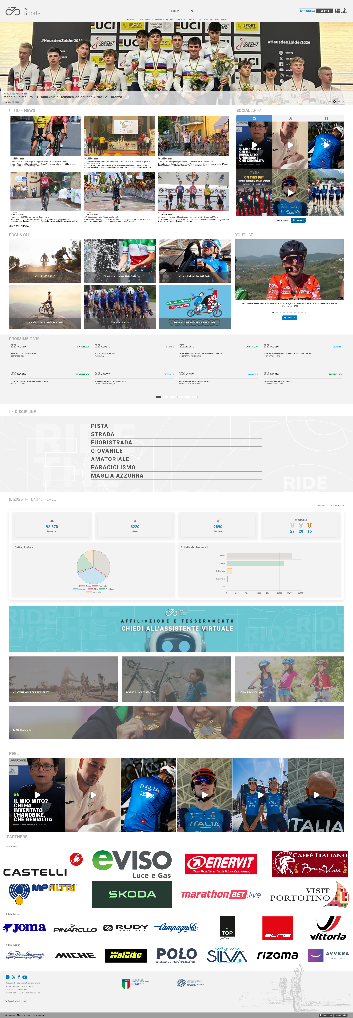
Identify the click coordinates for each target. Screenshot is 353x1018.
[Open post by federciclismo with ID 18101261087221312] (260, 795)
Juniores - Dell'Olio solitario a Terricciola (29, 217)
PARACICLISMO (195, 19)
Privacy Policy (327, 1015)
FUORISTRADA (158, 19)
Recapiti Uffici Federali (16, 1001)
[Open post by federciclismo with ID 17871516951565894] (254, 192)
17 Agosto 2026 (91, 214)
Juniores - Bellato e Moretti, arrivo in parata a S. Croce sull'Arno (188, 217)
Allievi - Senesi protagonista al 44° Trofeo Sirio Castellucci (185, 161)
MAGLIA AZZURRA (211, 19)
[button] (238, 277)
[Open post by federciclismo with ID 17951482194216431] (316, 795)
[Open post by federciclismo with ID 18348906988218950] (326, 192)
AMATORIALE (181, 19)
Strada (13, 157)
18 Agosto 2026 (165, 159)
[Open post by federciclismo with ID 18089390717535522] (254, 145)
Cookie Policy (341, 1015)
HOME (132, 19)
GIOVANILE (170, 19)
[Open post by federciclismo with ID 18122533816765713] (290, 145)
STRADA (139, 19)
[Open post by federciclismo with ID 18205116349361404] (326, 145)
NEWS (223, 19)
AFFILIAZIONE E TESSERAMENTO (32, 1015)
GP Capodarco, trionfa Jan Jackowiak (101, 217)
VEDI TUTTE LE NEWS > (19, 226)
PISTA (147, 19)
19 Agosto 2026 (17, 159)
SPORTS (325, 11)
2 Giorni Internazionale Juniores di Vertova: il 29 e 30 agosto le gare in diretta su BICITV (117, 162)
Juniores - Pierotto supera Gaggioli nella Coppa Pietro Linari (38, 161)
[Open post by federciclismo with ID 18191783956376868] (290, 192)
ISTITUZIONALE (307, 11)
